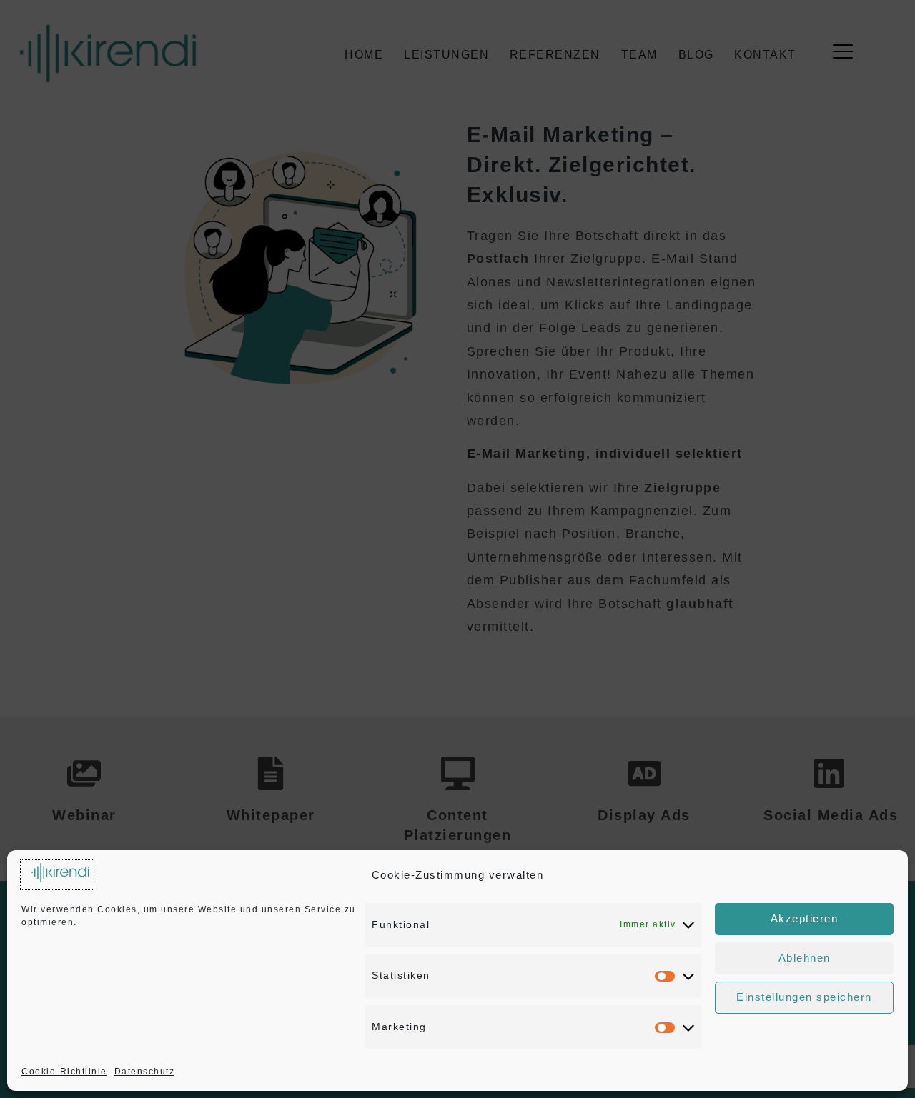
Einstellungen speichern (804, 997)
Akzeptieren (805, 918)
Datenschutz (144, 1072)
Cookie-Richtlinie (64, 1072)
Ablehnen (804, 958)
